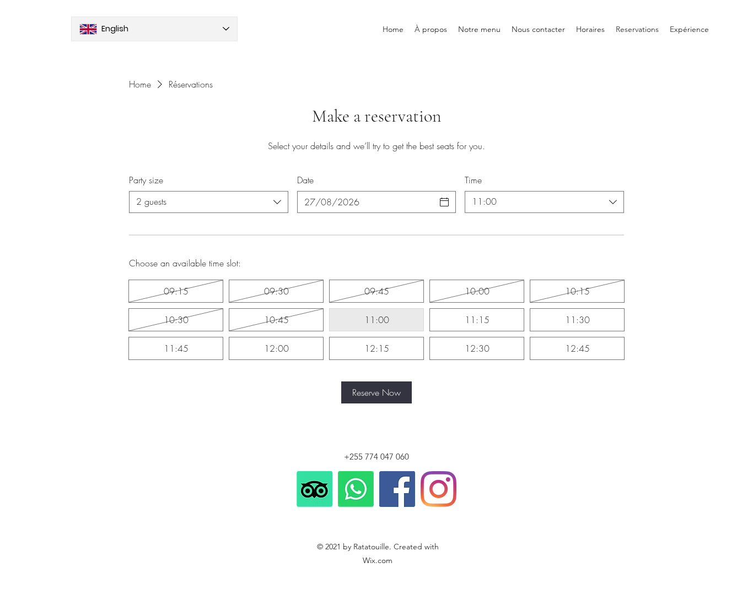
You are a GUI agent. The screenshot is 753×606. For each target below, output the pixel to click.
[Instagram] (438, 489)
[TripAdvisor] (314, 489)
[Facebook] (397, 489)
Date (305, 180)
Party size (146, 180)
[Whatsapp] (356, 489)
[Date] (444, 202)
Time (473, 180)
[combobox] (208, 202)
